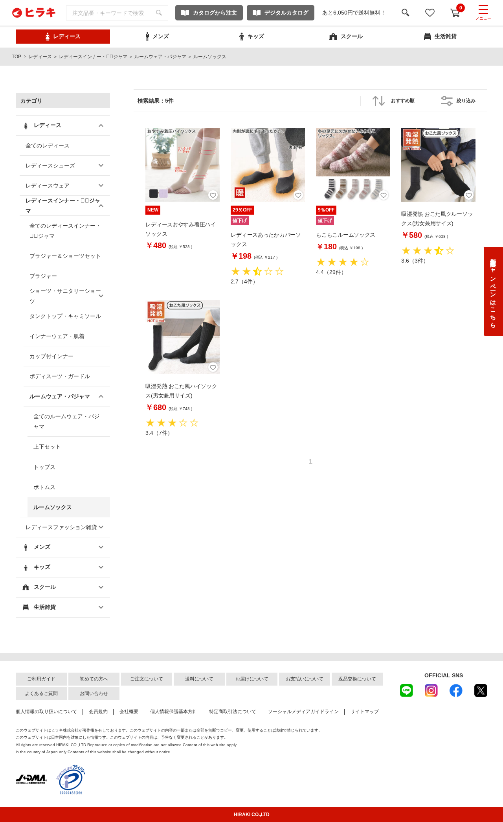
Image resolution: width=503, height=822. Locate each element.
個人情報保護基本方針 (173, 711)
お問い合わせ (94, 693)
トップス (44, 467)
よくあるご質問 (41, 693)
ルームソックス (52, 507)
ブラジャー (43, 276)
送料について (199, 679)
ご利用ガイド (41, 679)
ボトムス (44, 487)
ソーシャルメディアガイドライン (303, 711)
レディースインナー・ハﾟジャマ (93, 56)
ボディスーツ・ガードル (59, 376)
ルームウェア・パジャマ (160, 56)
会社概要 (128, 711)
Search (159, 13)
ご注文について (146, 679)
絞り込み (466, 100)
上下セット (47, 446)
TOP (16, 56)
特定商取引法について (232, 711)
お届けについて (251, 679)
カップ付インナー (51, 356)
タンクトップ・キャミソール (65, 316)
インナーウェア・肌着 (56, 336)
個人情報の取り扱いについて (46, 711)
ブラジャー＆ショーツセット (65, 256)
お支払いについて (304, 679)
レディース (40, 56)
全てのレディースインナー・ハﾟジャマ (65, 231)
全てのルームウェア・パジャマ (66, 421)
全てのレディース (48, 145)
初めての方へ (94, 679)
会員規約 (98, 711)
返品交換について (357, 679)
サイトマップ (365, 711)
